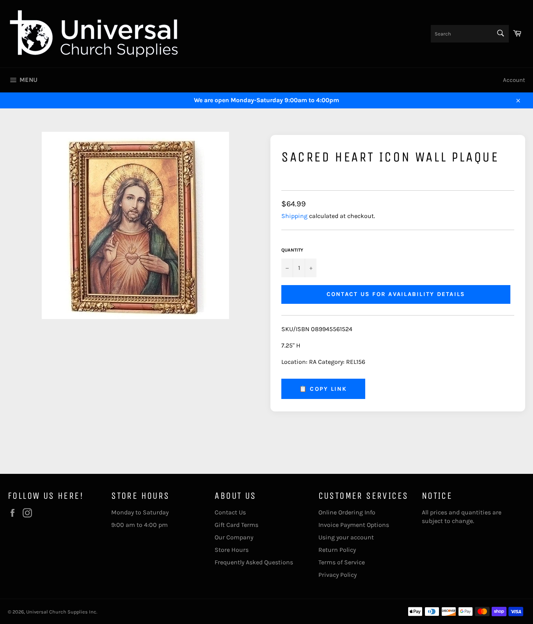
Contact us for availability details (396, 294)
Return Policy (337, 549)
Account (514, 79)
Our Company (234, 537)
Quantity (292, 250)
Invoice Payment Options (353, 524)
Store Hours (232, 549)
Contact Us (230, 512)
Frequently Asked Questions (254, 562)
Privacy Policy (337, 574)
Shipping (294, 216)
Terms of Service (341, 562)
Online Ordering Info (346, 512)
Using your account (346, 537)
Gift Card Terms (236, 524)
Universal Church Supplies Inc (61, 612)
